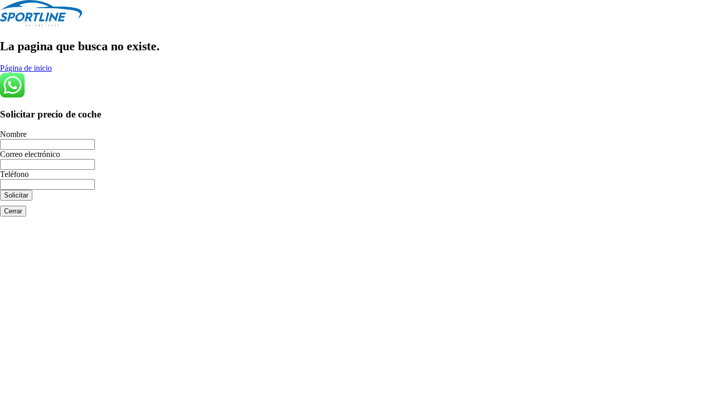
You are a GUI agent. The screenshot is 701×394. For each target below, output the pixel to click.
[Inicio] (41, 24)
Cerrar (13, 211)
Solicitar (16, 195)
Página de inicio (26, 68)
